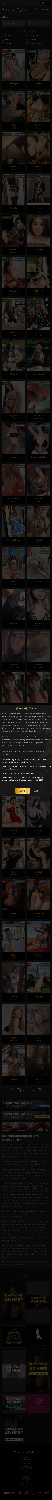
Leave (36, 791)
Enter (22, 790)
